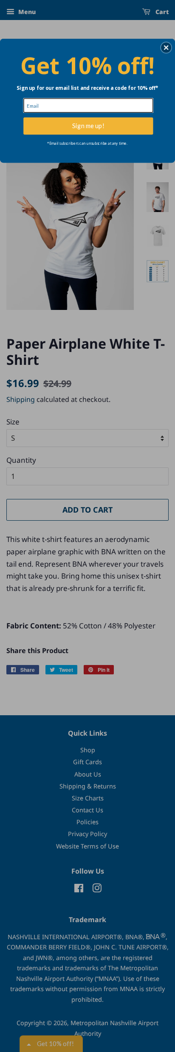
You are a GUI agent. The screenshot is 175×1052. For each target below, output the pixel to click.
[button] (166, 47)
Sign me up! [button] (88, 125)
